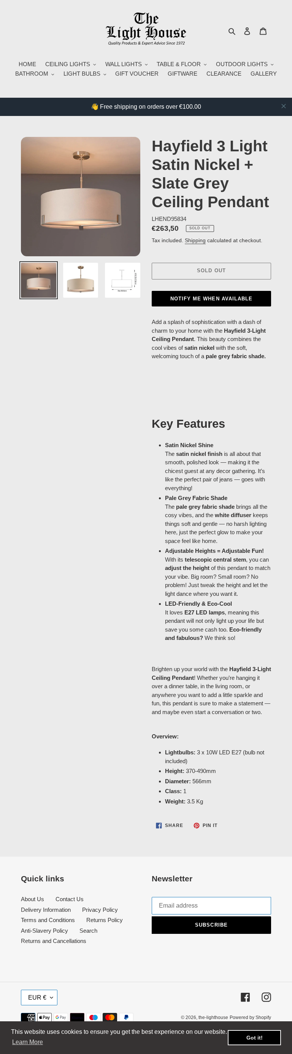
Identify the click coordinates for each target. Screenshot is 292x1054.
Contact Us (70, 899)
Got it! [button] (254, 1038)
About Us (32, 899)
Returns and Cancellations (53, 941)
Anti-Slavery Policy (44, 930)
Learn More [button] (27, 1042)
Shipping (195, 240)
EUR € (37, 997)
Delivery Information (46, 909)
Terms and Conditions (48, 920)
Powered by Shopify (250, 1017)
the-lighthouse (213, 1017)
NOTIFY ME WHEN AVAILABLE (211, 299)
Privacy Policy (100, 909)
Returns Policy (104, 920)
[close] (283, 106)
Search (88, 930)
